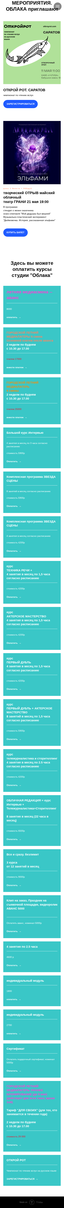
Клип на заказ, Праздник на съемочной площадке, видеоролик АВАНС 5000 (32, 904)
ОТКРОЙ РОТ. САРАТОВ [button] (24, 90)
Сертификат (15, 1048)
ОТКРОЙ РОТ (16, 1160)
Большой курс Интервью (25, 432)
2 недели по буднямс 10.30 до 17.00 (30, 340)
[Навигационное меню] (57, 6)
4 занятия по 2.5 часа (22, 946)
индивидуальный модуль (25, 980)
